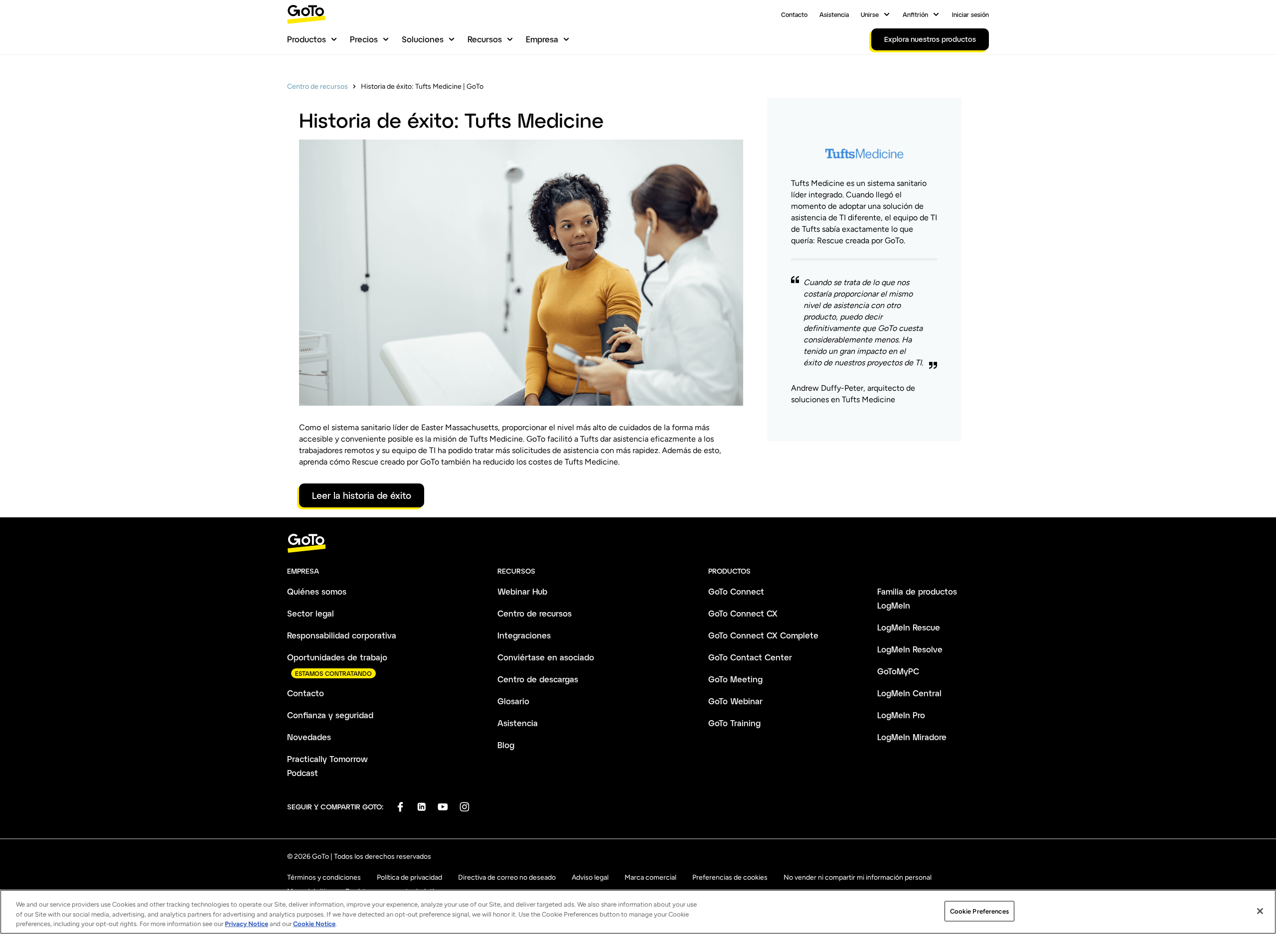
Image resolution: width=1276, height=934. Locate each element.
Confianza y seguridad (330, 715)
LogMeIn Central (909, 693)
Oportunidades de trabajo (337, 657)
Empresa (542, 39)
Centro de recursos (317, 86)
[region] (638, 912)
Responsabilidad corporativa (341, 635)
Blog (505, 745)
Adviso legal (590, 877)
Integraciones (524, 635)
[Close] (1260, 911)
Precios (364, 39)
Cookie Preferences (979, 911)
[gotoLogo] (306, 14)
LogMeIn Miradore (912, 737)
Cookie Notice (314, 924)
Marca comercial (650, 877)
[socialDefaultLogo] (400, 806)
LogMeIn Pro (901, 715)
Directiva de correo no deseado (507, 877)
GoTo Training (734, 723)
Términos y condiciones (324, 877)
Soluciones (423, 39)
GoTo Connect (736, 591)
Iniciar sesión (970, 14)
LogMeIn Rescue (908, 627)
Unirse (870, 14)
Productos (306, 39)
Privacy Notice (246, 924)
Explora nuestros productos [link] (930, 39)
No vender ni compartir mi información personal (858, 877)
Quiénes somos (316, 591)
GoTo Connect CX (743, 613)
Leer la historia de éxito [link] (361, 495)
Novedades (309, 737)
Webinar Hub (522, 591)
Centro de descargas (537, 679)
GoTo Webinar (735, 701)
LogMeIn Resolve (910, 649)
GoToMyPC (898, 671)
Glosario (513, 701)
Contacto (794, 14)
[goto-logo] (638, 543)
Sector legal (310, 613)
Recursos (485, 39)
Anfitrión (915, 14)
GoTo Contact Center (750, 657)
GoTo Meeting (735, 679)
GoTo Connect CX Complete (763, 635)
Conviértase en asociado (545, 657)
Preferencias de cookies (730, 877)
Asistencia (834, 14)
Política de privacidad (409, 877)
